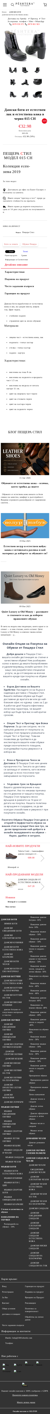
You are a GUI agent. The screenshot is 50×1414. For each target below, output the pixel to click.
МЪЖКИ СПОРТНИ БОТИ (12, 1191)
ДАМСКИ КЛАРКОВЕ (7, 955)
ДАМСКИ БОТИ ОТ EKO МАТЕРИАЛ (12, 970)
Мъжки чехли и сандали (37, 1124)
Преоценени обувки (38, 1076)
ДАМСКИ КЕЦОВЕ (14, 1059)
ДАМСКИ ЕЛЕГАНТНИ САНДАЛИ (35, 1226)
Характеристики (15, 271)
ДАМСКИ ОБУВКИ (10, 1020)
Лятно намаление (37, 1094)
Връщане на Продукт (34, 1297)
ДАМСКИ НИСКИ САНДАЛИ (38, 1247)
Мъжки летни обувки (36, 1132)
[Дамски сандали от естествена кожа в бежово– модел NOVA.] (11, 884)
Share (11, 252)
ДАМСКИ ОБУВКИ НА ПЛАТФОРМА (12, 1079)
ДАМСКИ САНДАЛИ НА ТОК (38, 1264)
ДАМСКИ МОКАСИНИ (8, 1096)
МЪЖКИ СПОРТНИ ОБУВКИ (12, 1132)
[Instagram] (17, 1349)
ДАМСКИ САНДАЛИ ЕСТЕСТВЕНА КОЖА (35, 1237)
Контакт (5, 1303)
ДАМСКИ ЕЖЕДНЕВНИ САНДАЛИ (35, 1216)
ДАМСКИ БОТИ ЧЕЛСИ (10, 962)
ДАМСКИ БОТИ (15, 12)
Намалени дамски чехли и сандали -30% (37, 1068)
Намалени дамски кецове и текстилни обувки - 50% (38, 959)
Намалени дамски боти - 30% (37, 1052)
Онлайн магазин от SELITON (25, 1411)
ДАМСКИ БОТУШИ (11, 976)
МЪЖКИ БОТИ (8, 1167)
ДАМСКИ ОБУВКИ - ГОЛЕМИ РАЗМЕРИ (36, 1151)
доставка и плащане (11, 1314)
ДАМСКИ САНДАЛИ (38, 1208)
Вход (4, 1286)
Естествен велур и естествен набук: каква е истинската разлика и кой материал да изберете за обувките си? (25, 550)
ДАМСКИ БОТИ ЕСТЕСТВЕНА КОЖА (15, 15)
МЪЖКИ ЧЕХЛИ (13, 1162)
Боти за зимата (11, 244)
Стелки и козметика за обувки (12, 1210)
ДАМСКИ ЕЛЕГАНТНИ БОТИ (11, 936)
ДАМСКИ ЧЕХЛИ (37, 1165)
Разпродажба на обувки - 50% (10, 1225)
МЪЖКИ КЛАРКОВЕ (13, 1204)
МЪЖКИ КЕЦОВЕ (12, 1146)
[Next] (41, 858)
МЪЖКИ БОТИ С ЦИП (11, 1184)
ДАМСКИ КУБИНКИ (13, 943)
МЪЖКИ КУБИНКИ (13, 1178)
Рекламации (30, 1303)
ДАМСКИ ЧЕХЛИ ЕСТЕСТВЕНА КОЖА (38, 1187)
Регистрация (7, 1292)
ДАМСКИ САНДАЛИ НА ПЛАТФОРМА (35, 1256)
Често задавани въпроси (19, 286)
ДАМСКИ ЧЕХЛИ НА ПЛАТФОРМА (38, 1202)
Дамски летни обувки (36, 1107)
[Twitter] (11, 1349)
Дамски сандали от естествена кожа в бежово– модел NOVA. (30, 881)
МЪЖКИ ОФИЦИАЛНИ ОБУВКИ (9, 1124)
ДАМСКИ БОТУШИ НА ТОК (12, 996)
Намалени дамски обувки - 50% (37, 940)
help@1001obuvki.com (22, 1338)
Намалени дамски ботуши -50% (37, 918)
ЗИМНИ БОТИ (10, 924)
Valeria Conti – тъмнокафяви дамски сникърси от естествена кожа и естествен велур (31, 852)
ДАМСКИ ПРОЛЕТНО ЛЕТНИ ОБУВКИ (11, 1087)
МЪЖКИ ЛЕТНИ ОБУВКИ (11, 1139)
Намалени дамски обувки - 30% (37, 1059)
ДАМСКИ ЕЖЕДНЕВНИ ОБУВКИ (9, 1027)
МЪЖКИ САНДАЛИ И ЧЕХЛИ (12, 1151)
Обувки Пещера (29, 244)
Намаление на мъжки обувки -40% (38, 1006)
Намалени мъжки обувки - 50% (37, 933)
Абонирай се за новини (17, 902)
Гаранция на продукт (17, 293)
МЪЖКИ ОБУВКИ (10, 1107)
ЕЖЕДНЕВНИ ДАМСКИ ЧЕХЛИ (37, 1171)
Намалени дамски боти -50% (37, 925)
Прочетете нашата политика (25, 1395)
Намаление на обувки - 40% (38, 977)
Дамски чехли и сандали (37, 1100)
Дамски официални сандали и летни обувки (38, 1116)
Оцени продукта (11, 255)
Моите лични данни (26, 1402)
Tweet (25, 251)
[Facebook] (5, 1349)
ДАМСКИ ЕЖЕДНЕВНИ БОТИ (12, 929)
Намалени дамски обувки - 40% (37, 1013)
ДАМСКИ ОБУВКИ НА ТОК (12, 1071)
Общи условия (8, 1309)
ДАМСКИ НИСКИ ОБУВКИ (11, 1064)
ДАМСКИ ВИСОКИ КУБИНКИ (12, 1003)
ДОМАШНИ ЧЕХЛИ (36, 1138)
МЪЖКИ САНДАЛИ (14, 1157)
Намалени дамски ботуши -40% (37, 999)
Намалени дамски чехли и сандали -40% (37, 1022)
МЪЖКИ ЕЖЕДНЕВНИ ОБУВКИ (9, 1114)
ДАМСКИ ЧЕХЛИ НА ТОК (38, 1195)
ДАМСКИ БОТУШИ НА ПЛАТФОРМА (12, 989)
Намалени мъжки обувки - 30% (37, 1045)
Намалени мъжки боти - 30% (37, 1038)
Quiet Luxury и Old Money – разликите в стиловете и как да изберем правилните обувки (25, 615)
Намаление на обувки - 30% (38, 1030)
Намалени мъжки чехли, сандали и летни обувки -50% (37, 969)
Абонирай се (13, 867)
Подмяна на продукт (17, 279)
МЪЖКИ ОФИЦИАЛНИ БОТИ (12, 1198)
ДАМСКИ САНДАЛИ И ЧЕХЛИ (37, 1159)
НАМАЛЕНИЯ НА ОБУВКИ (10, 1218)
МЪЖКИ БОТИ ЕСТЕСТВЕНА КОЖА (12, 1172)
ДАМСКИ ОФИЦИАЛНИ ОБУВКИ (9, 1037)
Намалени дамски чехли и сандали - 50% (37, 949)
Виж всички (11, 907)
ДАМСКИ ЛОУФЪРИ (13, 1102)
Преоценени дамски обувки (38, 1081)
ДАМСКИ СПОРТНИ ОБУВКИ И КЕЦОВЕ (12, 1045)
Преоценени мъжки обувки (38, 1088)
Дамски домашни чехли (36, 1144)
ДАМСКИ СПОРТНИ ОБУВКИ (13, 1052)
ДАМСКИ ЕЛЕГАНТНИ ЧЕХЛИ (39, 1178)
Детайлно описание (16, 264)
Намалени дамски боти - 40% (37, 992)
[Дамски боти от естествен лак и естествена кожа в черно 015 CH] (25, 62)
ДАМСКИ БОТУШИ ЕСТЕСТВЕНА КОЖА (12, 982)
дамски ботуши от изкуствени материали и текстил (12, 1012)
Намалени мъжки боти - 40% (37, 984)
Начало (4, 12)
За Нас (5, 1297)
